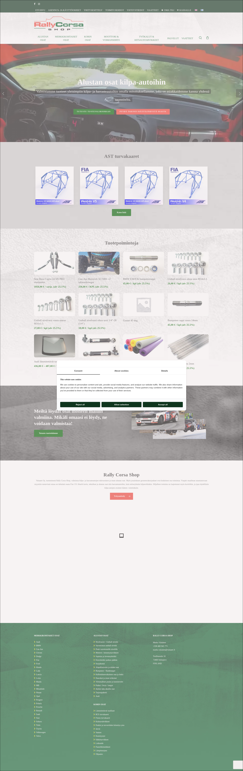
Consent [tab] (78, 371)
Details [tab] (164, 371)
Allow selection (121, 404)
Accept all (163, 404)
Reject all (80, 404)
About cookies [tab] (121, 371)
